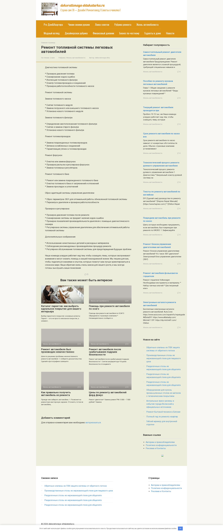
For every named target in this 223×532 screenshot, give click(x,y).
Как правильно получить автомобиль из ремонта (56, 394)
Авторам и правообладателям (160, 442)
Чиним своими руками (79, 24)
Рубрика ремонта (122, 24)
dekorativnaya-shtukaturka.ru (83, 5)
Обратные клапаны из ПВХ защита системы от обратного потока (75, 486)
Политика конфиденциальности (161, 445)
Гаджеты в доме (152, 33)
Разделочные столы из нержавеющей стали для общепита (73, 495)
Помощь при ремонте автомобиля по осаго (109, 307)
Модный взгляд (52, 33)
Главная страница (48, 43)
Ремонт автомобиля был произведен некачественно (57, 350)
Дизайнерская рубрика (76, 33)
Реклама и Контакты (156, 448)
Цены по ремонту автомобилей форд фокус (107, 394)
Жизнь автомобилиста (147, 24)
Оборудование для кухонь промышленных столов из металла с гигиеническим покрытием (163, 393)
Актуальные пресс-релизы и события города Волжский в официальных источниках (160, 404)
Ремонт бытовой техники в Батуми (163, 412)
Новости (170, 33)
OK (180, 528)
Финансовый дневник (103, 33)
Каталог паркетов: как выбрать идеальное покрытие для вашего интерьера (61, 309)
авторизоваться (93, 422)
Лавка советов (102, 24)
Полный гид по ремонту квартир (162, 416)
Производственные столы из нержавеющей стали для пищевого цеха (163, 358)
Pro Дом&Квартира (53, 24)
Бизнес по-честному (129, 33)
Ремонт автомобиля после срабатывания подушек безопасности (105, 352)
